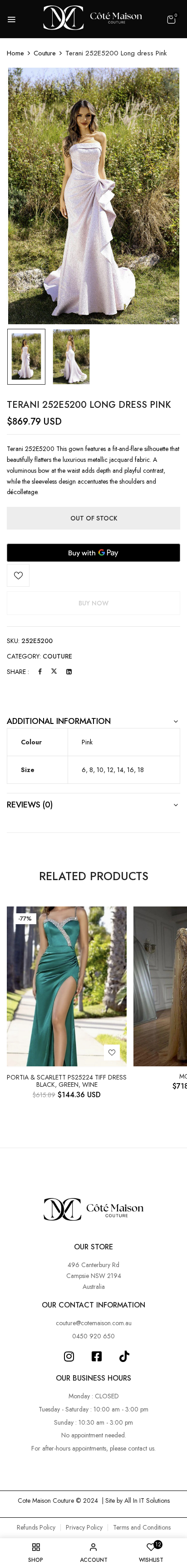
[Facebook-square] (96, 1356)
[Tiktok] (124, 1356)
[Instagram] (68, 1356)
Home (15, 53)
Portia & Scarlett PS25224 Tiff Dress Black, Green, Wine (67, 1081)
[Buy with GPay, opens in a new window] (93, 553)
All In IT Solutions (147, 1500)
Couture (45, 53)
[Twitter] (54, 671)
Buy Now (93, 603)
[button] (171, 19)
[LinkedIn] (69, 671)
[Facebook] (40, 671)
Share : (18, 671)
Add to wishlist (18, 575)
